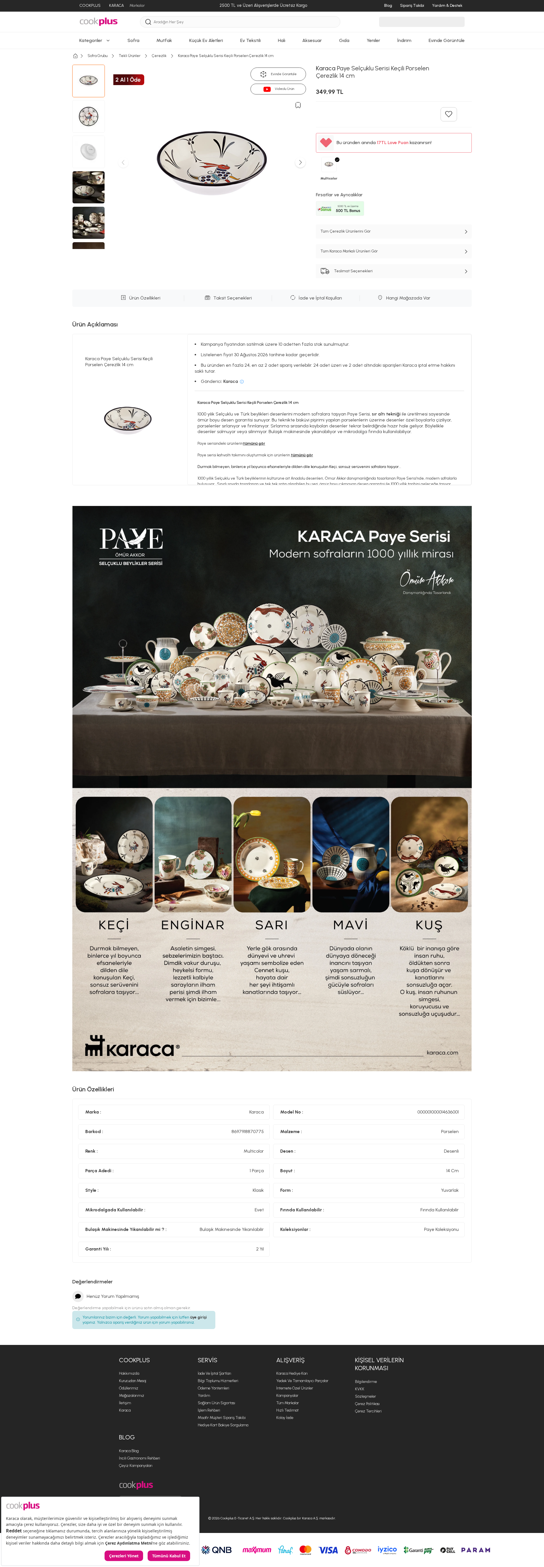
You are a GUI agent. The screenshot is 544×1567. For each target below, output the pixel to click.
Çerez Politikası (367, 1403)
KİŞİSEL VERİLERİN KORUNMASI (379, 1364)
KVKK (359, 1389)
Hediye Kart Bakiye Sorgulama (223, 1425)
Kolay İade (284, 1417)
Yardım (204, 1395)
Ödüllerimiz (128, 1388)
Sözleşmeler (365, 1396)
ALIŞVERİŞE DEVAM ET (272, 231)
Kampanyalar (287, 1395)
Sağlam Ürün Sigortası (216, 1403)
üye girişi (198, 1317)
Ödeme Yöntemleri (213, 1388)
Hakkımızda (129, 1373)
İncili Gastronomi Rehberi (139, 1458)
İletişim (125, 1403)
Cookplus (134, 1360)
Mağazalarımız (131, 1395)
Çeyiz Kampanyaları (135, 1465)
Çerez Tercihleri (368, 1411)
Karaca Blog (129, 1450)
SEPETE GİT (272, 245)
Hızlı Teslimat (287, 1410)
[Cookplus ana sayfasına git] (136, 1485)
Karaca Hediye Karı (292, 1373)
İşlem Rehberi (209, 1410)
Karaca (125, 1410)
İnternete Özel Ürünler (294, 1388)
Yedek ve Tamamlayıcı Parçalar (302, 1380)
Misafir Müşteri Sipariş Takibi (222, 1417)
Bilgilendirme (366, 1381)
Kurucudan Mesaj (132, 1380)
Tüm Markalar (287, 1403)
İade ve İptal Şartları (214, 1373)
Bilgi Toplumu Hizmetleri (218, 1380)
